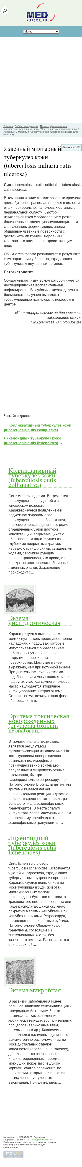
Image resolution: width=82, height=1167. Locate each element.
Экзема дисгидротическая (34, 620)
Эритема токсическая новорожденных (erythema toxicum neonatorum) (38, 722)
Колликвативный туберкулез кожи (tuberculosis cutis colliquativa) (32, 477)
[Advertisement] (41, 80)
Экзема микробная (34, 990)
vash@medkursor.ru (41, 1139)
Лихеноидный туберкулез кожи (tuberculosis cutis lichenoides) (32, 844)
